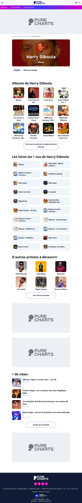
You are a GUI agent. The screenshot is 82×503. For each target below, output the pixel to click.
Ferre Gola (21, 289)
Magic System (41, 289)
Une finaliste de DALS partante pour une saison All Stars (45, 402)
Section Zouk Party (33, 119)
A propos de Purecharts (9, 489)
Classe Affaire (48, 135)
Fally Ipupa (40, 274)
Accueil (14, 36)
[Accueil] (39, 2)
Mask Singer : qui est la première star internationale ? (46, 413)
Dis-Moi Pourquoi (33, 136)
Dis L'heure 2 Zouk (19, 119)
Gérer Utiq (74, 489)
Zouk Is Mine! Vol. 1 (63, 101)
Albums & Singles (30, 70)
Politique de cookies (34, 489)
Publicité (34, 492)
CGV (68, 489)
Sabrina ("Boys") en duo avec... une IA (39, 379)
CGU (64, 489)
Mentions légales (22, 489)
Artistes (20, 36)
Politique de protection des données (52, 489)
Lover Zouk (48, 100)
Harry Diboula (41, 56)
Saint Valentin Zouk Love (63, 136)
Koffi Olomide (21, 274)
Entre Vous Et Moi (33, 101)
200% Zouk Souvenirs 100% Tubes (48, 120)
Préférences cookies (44, 492)
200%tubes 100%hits (63, 119)
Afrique (41, 62)
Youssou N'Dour (60, 289)
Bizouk (18, 100)
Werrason (61, 274)
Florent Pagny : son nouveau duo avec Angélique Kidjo (44, 391)
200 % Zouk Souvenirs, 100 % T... (18, 137)
